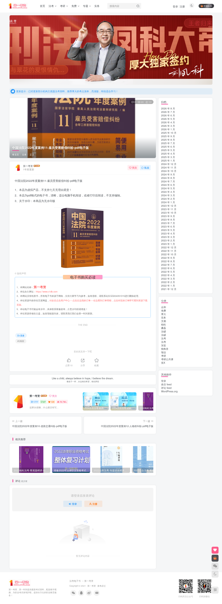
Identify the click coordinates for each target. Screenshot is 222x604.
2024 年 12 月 (168, 164)
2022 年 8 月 (168, 261)
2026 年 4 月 (168, 122)
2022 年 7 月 (168, 264)
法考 (163, 338)
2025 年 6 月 (168, 146)
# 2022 (21, 341)
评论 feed (166, 388)
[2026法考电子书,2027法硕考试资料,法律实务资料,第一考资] (20, 582)
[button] (9, 49)
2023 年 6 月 (168, 226)
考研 (163, 355)
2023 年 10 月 (168, 212)
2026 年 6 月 (168, 115)
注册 (182, 6)
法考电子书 (75, 580)
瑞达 (163, 352)
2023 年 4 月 (168, 233)
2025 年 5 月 (168, 150)
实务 (24, 154)
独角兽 (164, 348)
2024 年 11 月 (168, 167)
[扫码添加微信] (215, 566)
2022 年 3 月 (168, 278)
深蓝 (163, 345)
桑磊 (163, 328)
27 (44, 401)
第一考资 (28, 166)
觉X (163, 362)
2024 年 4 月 (168, 191)
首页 (16, 154)
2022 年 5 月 (168, 271)
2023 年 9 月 (168, 216)
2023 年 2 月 (168, 240)
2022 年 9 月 (168, 257)
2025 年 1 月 (168, 160)
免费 (163, 310)
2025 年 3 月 (168, 157)
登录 (175, 6)
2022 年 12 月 (168, 247)
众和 (163, 307)
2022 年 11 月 (168, 251)
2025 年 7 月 (168, 143)
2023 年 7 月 (168, 223)
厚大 (163, 314)
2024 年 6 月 (168, 185)
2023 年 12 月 (168, 205)
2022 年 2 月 (168, 282)
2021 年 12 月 (168, 289)
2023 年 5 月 (168, 230)
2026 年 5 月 (168, 119)
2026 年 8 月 (168, 108)
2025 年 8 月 (168, 139)
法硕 (163, 331)
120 (52, 401)
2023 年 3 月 (168, 237)
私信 (146, 167)
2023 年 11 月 (168, 209)
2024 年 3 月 (168, 195)
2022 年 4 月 (168, 275)
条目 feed (166, 384)
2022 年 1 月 (168, 285)
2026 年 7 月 (168, 112)
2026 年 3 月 (168, 125)
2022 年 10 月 (168, 254)
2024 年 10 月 (168, 171)
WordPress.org (169, 391)
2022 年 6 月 (168, 268)
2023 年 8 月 (168, 219)
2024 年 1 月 (168, 202)
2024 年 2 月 (168, 198)
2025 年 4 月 (168, 153)
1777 (35, 401)
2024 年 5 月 (168, 188)
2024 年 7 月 (168, 181)
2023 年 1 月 (168, 244)
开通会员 (208, 5)
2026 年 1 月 (168, 129)
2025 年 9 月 (168, 136)
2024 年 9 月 (168, 174)
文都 (163, 321)
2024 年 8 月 (168, 178)
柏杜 (163, 324)
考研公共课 (167, 359)
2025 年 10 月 (168, 132)
